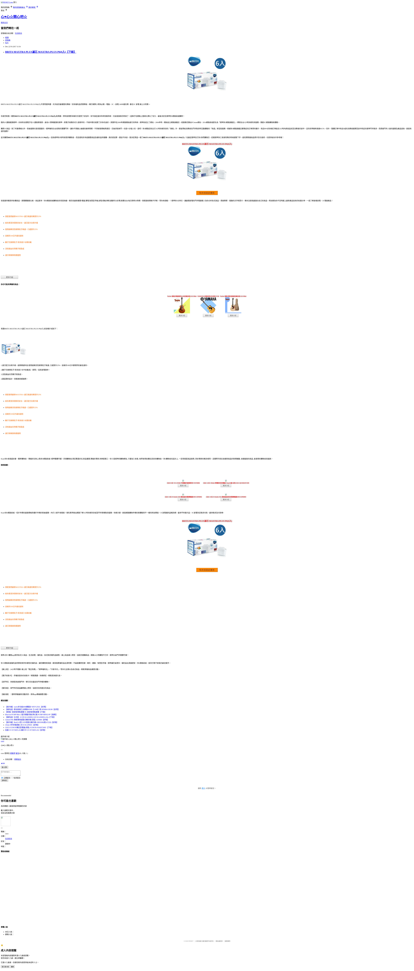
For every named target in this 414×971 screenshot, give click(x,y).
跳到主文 (4, 23)
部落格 (7, 40)
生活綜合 (18, 33)
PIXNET (190, 941)
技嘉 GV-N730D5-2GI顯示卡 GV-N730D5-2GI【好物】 (25, 730)
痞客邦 (12, 753)
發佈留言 (4, 780)
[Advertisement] (207, 887)
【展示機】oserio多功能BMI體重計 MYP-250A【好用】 (26, 707)
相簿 (7, 38)
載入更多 (4, 767)
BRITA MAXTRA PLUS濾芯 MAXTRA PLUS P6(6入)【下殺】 (40, 52)
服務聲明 (227, 941)
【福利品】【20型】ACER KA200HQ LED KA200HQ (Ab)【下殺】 (30, 717)
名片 (7, 43)
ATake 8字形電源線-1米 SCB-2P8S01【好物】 (22, 725)
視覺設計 (17, 759)
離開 (12, 967)
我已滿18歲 (5, 967)
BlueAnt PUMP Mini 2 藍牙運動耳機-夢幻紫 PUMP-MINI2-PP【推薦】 (31, 714)
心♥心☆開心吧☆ (14, 17)
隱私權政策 (219, 941)
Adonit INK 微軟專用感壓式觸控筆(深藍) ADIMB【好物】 (27, 720)
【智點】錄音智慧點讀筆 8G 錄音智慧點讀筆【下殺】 (25, 712)
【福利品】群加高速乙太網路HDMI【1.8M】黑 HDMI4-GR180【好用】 (32, 709)
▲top (3, 763)
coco (2, 741)
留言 (17, 753)
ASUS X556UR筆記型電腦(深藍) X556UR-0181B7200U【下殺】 (29, 727)
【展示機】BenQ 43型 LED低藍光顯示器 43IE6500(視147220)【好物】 (31, 722)
